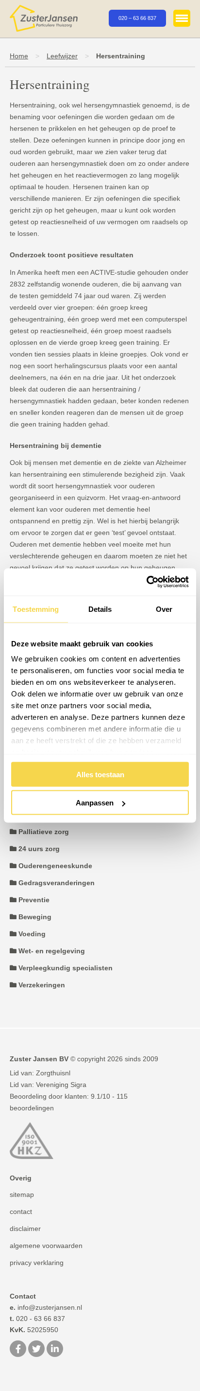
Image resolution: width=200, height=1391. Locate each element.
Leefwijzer (62, 56)
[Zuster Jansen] (44, 19)
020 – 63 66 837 (137, 18)
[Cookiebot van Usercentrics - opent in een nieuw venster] (146, 582)
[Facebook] (18, 1350)
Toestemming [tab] (36, 609)
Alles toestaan (100, 774)
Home (19, 56)
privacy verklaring (37, 1262)
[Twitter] (36, 1350)
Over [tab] (164, 609)
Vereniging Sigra (61, 1084)
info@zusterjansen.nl (46, 1307)
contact (21, 1211)
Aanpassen (95, 803)
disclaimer (25, 1228)
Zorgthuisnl (53, 1073)
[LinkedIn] (55, 1350)
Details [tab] (100, 609)
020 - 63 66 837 (37, 1318)
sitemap (22, 1194)
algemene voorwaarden (46, 1245)
